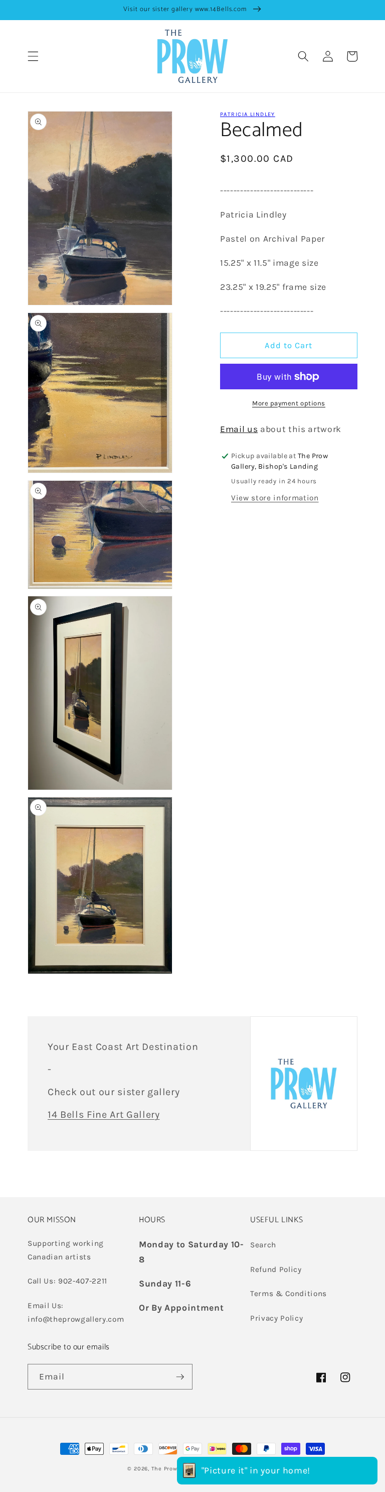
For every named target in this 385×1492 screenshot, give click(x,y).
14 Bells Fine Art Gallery (104, 1114)
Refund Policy (276, 1269)
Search (263, 1244)
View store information (275, 497)
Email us (239, 429)
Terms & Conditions (288, 1293)
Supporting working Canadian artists (66, 1250)
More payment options (288, 403)
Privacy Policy (276, 1318)
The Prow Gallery (175, 1468)
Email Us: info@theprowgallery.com (76, 1312)
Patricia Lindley (247, 114)
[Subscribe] (180, 1377)
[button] (33, 56)
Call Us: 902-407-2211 (67, 1281)
